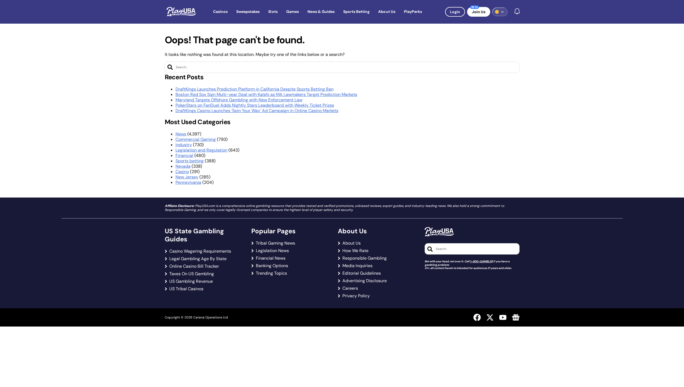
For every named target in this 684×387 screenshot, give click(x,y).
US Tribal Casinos (186, 289)
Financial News (270, 258)
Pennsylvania (188, 182)
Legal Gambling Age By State (198, 258)
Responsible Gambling (364, 258)
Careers (350, 288)
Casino (182, 171)
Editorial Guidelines (361, 273)
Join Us (478, 11)
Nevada (183, 166)
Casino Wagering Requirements (200, 251)
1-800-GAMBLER (481, 261)
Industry (184, 145)
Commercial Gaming (196, 139)
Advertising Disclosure (364, 281)
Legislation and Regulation (201, 150)
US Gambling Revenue (191, 281)
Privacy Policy (356, 296)
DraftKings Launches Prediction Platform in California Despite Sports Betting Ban (255, 89)
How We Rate (355, 250)
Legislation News (272, 250)
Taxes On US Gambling (191, 274)
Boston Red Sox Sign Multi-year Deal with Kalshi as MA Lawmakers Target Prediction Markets (266, 94)
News (181, 134)
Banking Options (272, 265)
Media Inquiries (357, 265)
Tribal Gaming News (275, 243)
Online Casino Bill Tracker (194, 266)
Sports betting (190, 161)
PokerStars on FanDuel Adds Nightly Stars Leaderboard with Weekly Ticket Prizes (255, 105)
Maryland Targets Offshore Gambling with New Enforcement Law (239, 100)
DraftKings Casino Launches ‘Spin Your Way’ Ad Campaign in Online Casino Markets (257, 110)
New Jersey (187, 177)
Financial (184, 155)
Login (455, 11)
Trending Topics (271, 273)
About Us (351, 243)
